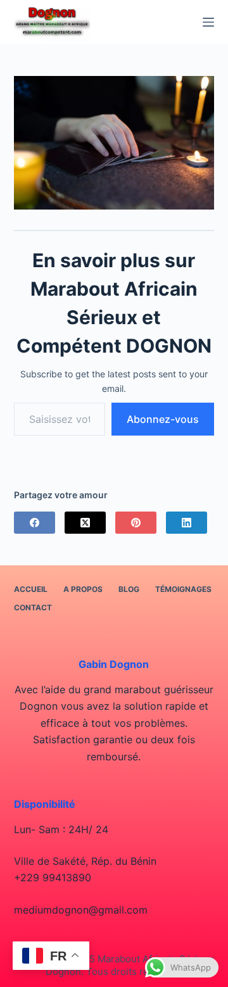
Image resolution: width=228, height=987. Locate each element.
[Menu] (208, 22)
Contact (33, 607)
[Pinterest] (135, 523)
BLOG (128, 589)
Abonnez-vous (163, 419)
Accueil (31, 589)
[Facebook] (34, 523)
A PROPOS (83, 589)
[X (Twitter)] (85, 523)
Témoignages (183, 589)
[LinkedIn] (186, 523)
